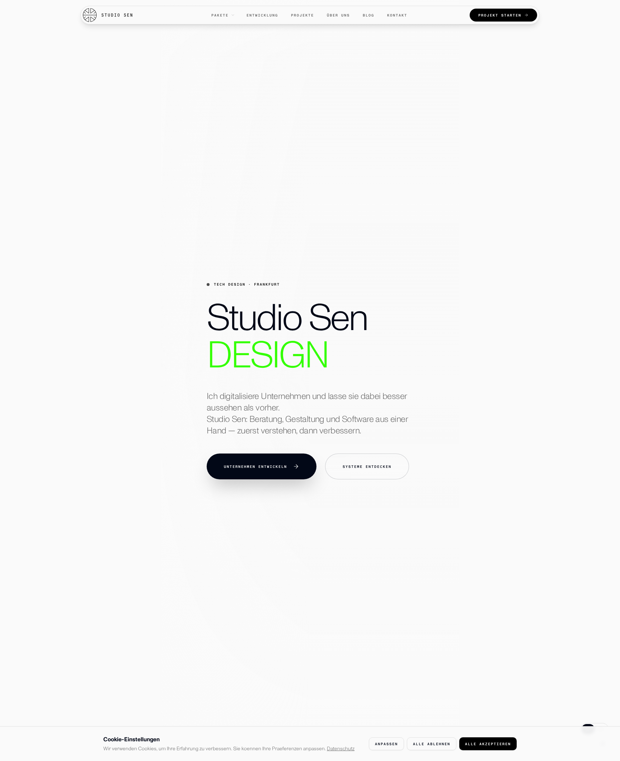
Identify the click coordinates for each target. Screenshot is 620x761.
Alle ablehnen (431, 744)
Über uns (338, 15)
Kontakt (397, 15)
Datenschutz (340, 749)
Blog (368, 15)
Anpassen (386, 744)
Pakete (220, 15)
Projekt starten (499, 15)
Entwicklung (262, 15)
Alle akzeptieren (488, 744)
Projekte (302, 15)
